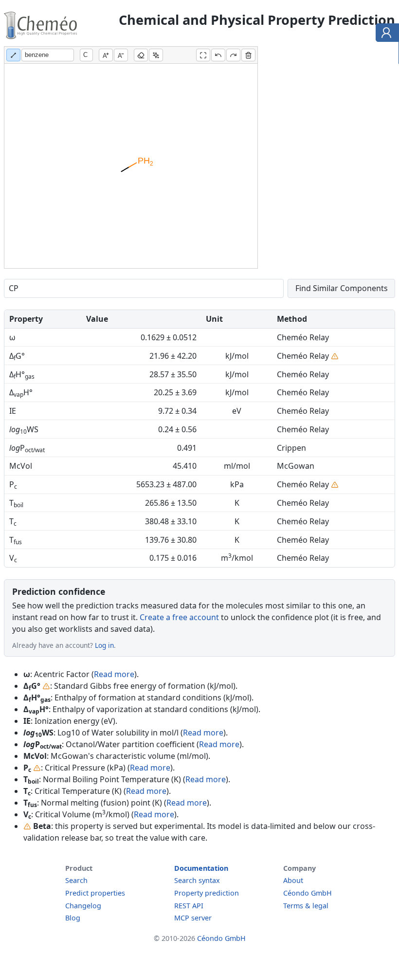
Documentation (201, 868)
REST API (188, 905)
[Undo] (218, 55)
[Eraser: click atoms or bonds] (141, 55)
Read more (114, 674)
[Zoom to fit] (203, 55)
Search (76, 880)
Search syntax (197, 880)
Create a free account (179, 617)
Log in (104, 645)
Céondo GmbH (307, 893)
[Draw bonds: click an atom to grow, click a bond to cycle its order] (13, 55)
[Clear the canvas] (248, 55)
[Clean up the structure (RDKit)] (156, 55)
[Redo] (233, 55)
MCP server (193, 917)
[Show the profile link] (385, 34)
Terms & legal (305, 905)
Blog (72, 917)
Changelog (83, 905)
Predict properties (95, 893)
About (293, 880)
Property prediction (206, 893)
